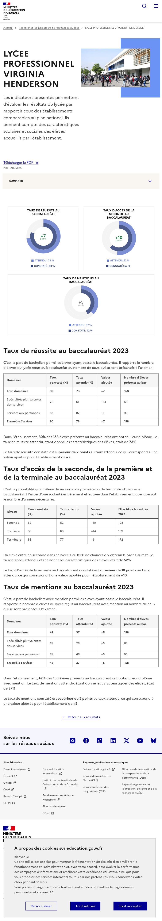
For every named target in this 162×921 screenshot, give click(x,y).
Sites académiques (54, 806)
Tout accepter (130, 906)
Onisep (7, 783)
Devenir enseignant (15, 769)
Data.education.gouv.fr (97, 769)
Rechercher (144, 6)
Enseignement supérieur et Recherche (59, 798)
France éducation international (53, 771)
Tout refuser (85, 906)
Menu (156, 6)
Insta (73, 741)
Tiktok (99, 741)
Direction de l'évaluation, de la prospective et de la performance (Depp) (139, 773)
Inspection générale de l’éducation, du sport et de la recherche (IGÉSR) (139, 789)
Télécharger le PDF (18, 162)
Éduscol (8, 776)
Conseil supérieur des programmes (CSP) (95, 789)
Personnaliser (41, 906)
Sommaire (16, 181)
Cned (6, 789)
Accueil (8, 28)
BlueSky (153, 741)
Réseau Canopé (12, 796)
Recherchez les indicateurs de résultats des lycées (49, 28)
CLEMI (7, 803)
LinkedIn (113, 741)
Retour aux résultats (83, 716)
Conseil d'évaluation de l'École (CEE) (97, 778)
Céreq (46, 813)
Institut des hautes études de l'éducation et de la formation (61, 782)
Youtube (140, 741)
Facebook (86, 741)
